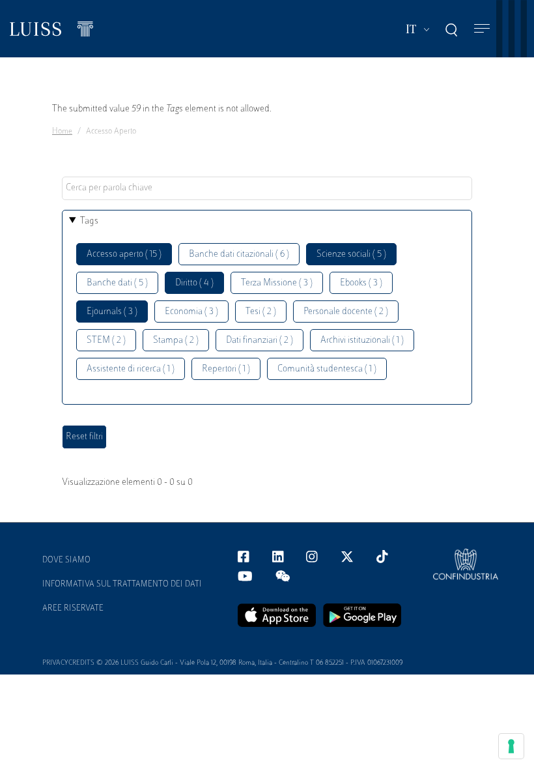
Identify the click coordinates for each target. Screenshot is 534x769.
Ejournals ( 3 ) (112, 312)
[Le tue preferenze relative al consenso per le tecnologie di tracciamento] (511, 746)
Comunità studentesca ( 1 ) (326, 369)
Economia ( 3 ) (191, 312)
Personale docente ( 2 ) (345, 312)
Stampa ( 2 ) (176, 340)
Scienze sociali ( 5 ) (351, 254)
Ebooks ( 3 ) (361, 283)
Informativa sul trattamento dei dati (122, 584)
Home (62, 132)
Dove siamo (66, 560)
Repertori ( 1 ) (226, 369)
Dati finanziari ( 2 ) (259, 340)
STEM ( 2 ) (106, 340)
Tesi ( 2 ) (261, 312)
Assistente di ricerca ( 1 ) (131, 369)
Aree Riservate (73, 609)
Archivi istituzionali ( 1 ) (362, 340)
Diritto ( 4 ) (194, 283)
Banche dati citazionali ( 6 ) (239, 254)
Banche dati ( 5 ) (117, 283)
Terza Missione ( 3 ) (277, 283)
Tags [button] (89, 221)
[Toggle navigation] (482, 29)
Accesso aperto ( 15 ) (124, 254)
